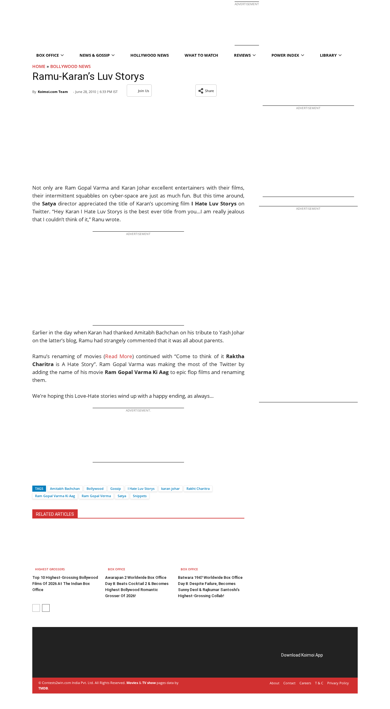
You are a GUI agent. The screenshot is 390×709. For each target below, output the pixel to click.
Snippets (140, 495)
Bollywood (95, 488)
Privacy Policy (338, 683)
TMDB (43, 688)
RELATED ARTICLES (55, 514)
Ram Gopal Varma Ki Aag (55, 495)
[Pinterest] (65, 662)
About (274, 683)
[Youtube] (82, 662)
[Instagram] (56, 662)
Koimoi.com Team (53, 91)
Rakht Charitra (198, 488)
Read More (118, 356)
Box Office (116, 569)
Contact (289, 683)
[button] (206, 90)
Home (38, 66)
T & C (319, 683)
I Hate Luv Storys (141, 488)
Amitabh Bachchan (65, 488)
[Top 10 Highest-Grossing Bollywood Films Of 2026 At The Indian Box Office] (65, 549)
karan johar (170, 488)
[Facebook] (36, 478)
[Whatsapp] (57, 478)
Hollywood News (149, 55)
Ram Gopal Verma (96, 495)
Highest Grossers (50, 569)
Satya (122, 495)
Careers (305, 683)
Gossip (115, 488)
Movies (132, 682)
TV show (149, 682)
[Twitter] (47, 478)
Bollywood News (70, 66)
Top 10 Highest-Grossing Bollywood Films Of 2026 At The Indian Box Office (65, 583)
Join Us (143, 90)
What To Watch (201, 55)
